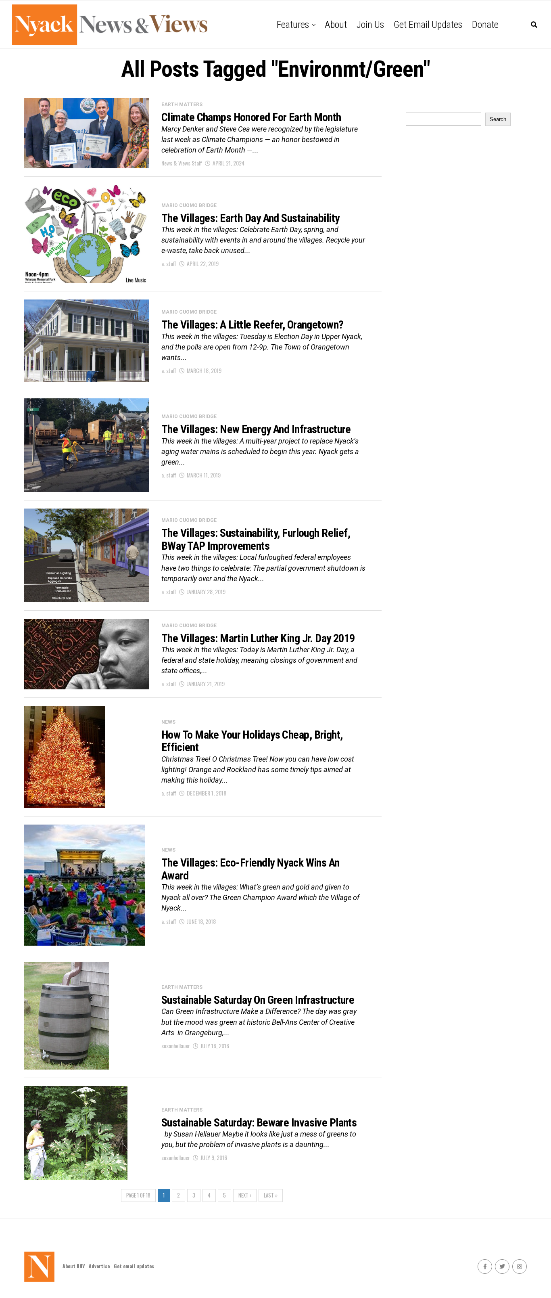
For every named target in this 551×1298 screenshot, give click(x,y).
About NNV (74, 1265)
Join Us (370, 24)
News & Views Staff (181, 163)
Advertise (99, 1265)
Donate (485, 24)
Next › (244, 1195)
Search (498, 119)
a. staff (168, 263)
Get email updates (428, 24)
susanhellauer (175, 1045)
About (336, 24)
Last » (271, 1195)
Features (293, 24)
